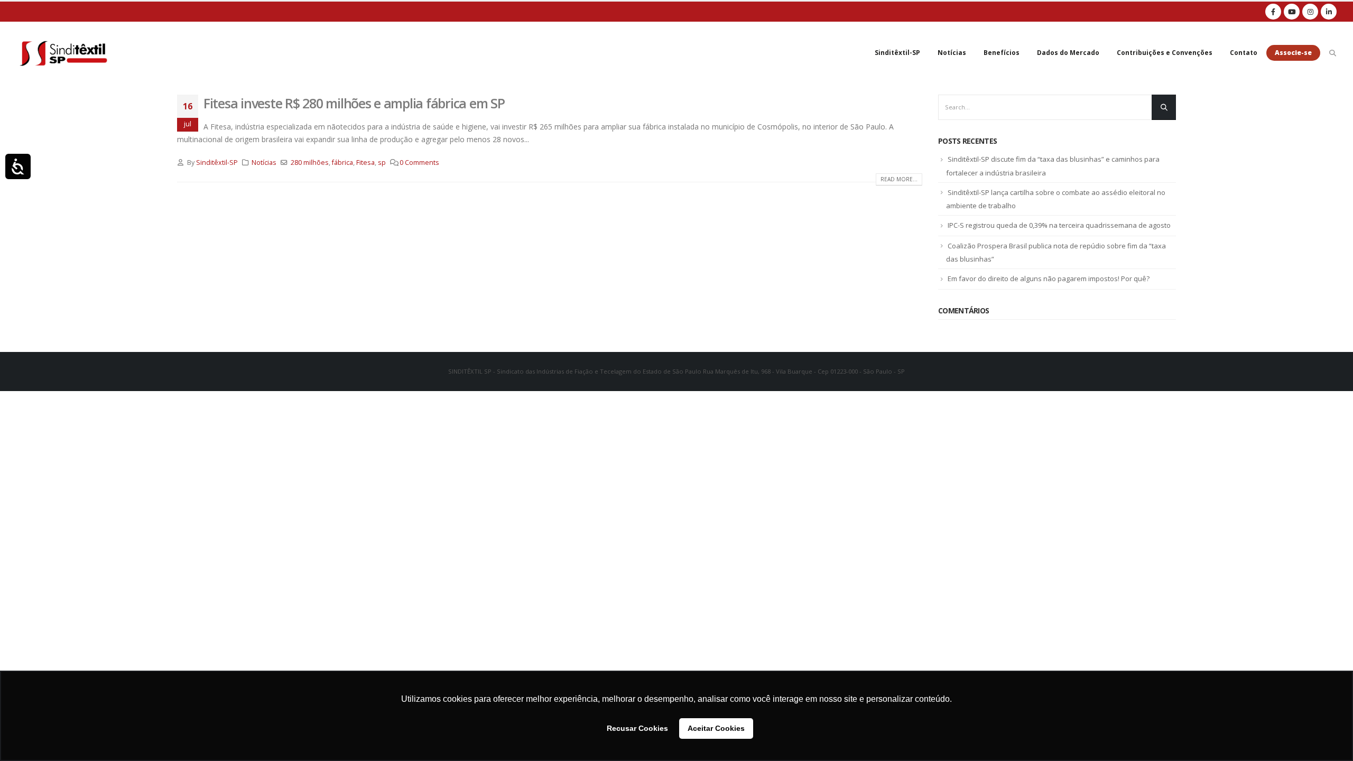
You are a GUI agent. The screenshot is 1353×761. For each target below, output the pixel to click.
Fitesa (365, 162)
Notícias (952, 52)
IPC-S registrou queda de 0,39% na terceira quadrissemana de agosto (1059, 225)
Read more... (899, 179)
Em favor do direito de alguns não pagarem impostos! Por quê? (1049, 278)
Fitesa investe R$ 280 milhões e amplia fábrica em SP (353, 103)
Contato (1243, 52)
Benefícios (1002, 52)
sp (382, 162)
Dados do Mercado (1068, 52)
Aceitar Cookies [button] (716, 728)
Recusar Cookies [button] (637, 728)
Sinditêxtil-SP (897, 52)
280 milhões (310, 162)
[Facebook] (1273, 12)
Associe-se (1293, 52)
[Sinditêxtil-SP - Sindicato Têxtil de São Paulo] (63, 53)
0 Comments (419, 162)
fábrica (342, 162)
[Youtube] (1292, 12)
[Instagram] (1310, 12)
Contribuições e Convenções (1164, 52)
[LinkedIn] (1329, 12)
